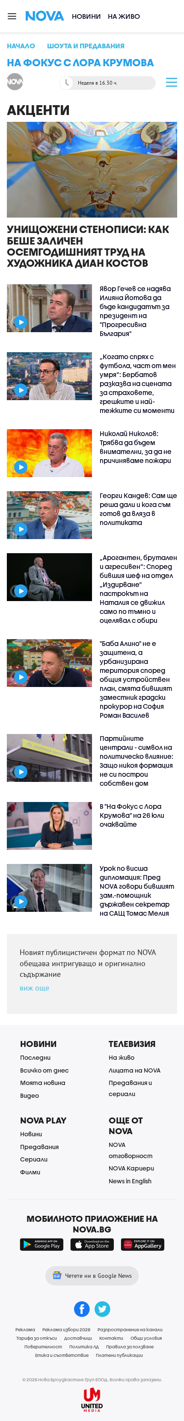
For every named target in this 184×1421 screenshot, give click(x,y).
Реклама (25, 1329)
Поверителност (43, 1346)
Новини (86, 16)
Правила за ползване (130, 1346)
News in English (130, 1181)
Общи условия (146, 1338)
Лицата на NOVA (134, 1070)
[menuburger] (12, 15)
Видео (29, 1095)
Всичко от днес (44, 1070)
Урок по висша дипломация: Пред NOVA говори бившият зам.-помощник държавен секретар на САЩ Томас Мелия (137, 890)
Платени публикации (119, 1355)
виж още (34, 988)
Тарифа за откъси (36, 1338)
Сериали (33, 1159)
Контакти (111, 1338)
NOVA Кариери (131, 1168)
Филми (30, 1172)
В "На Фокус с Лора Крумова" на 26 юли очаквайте (132, 815)
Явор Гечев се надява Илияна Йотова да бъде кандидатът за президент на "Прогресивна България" (135, 311)
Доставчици (78, 1338)
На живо (124, 16)
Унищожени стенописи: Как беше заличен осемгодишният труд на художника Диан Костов (88, 246)
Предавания (39, 1146)
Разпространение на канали (130, 1329)
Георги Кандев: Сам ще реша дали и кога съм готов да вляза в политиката (138, 509)
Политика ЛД (84, 1346)
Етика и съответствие (62, 1355)
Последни (35, 1057)
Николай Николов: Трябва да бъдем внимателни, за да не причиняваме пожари (136, 447)
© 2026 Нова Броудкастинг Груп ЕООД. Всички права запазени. (92, 1379)
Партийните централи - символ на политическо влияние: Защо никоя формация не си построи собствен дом (136, 760)
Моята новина (42, 1082)
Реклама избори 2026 (66, 1329)
